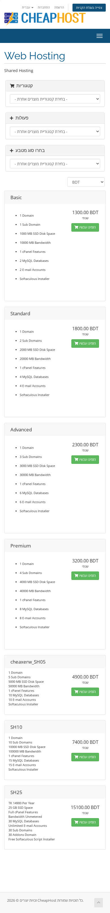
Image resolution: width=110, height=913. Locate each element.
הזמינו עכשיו (87, 227)
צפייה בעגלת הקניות (89, 7)
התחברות (44, 7)
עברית (26, 7)
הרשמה (59, 7)
